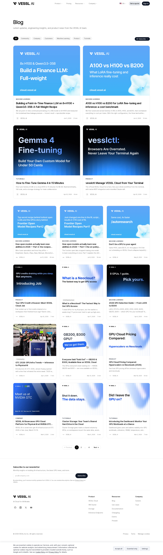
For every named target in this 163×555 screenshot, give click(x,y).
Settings (145, 549)
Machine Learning (63, 38)
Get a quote (134, 3)
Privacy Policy (79, 480)
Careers (138, 501)
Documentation (117, 509)
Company (92, 3)
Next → (96, 447)
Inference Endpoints (95, 513)
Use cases (115, 505)
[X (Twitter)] (26, 508)
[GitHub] (15, 508)
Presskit (115, 521)
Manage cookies (144, 534)
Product (58, 3)
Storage (91, 509)
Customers (49, 38)
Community (25, 38)
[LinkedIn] (21, 508)
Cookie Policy (40, 552)
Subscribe (81, 476)
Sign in (145, 3)
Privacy (125, 534)
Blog (113, 501)
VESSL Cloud (93, 501)
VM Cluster (92, 505)
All (16, 38)
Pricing (68, 3)
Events (114, 517)
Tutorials (87, 38)
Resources (79, 3)
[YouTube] (31, 508)
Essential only (132, 549)
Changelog (116, 513)
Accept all (118, 549)
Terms (133, 534)
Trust (137, 505)
